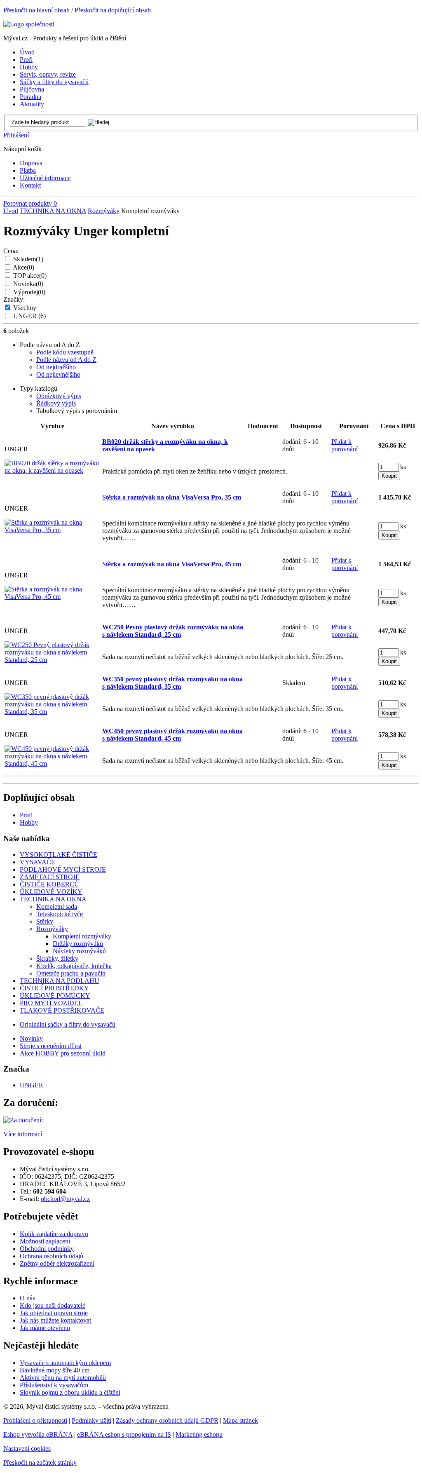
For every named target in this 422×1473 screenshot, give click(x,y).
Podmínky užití (91, 1420)
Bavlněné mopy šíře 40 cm (54, 1370)
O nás (27, 1298)
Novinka (28, 283)
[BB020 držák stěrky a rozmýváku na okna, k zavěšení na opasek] (53, 470)
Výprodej (29, 292)
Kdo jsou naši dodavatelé (52, 1305)
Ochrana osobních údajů (51, 1256)
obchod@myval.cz (65, 1198)
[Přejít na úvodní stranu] (28, 24)
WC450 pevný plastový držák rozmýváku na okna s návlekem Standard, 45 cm (172, 734)
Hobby (29, 822)
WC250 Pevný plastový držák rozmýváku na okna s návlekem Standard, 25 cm (172, 631)
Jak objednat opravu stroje (54, 1312)
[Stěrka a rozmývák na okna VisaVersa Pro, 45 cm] (53, 596)
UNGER (29, 315)
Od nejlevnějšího (58, 374)
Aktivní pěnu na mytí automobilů (63, 1377)
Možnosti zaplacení (45, 1241)
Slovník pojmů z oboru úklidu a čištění (70, 1392)
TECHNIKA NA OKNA (53, 210)
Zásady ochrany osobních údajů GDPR (167, 1420)
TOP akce (30, 275)
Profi (26, 815)
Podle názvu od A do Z (66, 359)
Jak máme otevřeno (45, 1327)
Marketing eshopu (199, 1434)
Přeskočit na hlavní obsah (36, 10)
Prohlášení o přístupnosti (35, 1420)
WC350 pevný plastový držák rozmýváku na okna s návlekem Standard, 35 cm (172, 683)
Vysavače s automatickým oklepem (65, 1362)
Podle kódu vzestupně (65, 352)
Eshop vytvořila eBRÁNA (38, 1434)
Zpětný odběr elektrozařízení (57, 1263)
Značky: (14, 299)
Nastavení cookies (27, 1448)
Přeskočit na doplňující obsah (113, 10)
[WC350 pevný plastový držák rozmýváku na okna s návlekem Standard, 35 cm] (53, 711)
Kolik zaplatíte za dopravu (54, 1233)
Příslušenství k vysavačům (54, 1385)
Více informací (22, 1134)
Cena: (11, 250)
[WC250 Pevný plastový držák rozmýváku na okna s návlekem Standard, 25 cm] (53, 659)
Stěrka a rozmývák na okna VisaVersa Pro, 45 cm (171, 564)
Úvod (10, 210)
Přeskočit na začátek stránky (40, 1462)
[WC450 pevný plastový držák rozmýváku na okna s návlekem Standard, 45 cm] (53, 763)
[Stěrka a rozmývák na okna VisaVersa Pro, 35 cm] (53, 529)
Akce (23, 267)
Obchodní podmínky (47, 1248)
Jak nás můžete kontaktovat (55, 1320)
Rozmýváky (104, 210)
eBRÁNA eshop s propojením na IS (124, 1434)
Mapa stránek (240, 1420)
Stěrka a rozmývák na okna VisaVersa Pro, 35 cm (171, 497)
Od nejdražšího (56, 367)
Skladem (28, 259)
